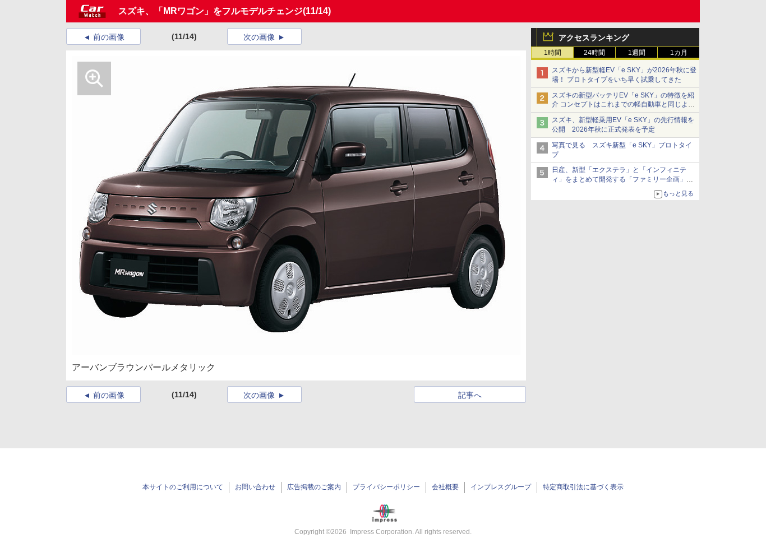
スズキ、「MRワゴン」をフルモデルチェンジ (210, 11)
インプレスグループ (500, 487)
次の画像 (259, 37)
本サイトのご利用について (182, 487)
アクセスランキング (594, 37)
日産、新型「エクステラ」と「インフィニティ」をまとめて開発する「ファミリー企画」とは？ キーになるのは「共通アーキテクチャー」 (623, 179)
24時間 (594, 53)
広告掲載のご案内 (314, 487)
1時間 (552, 53)
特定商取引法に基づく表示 (583, 487)
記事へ (470, 395)
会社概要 (445, 487)
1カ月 (678, 53)
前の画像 (108, 37)
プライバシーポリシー (386, 487)
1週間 (636, 53)
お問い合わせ (255, 487)
